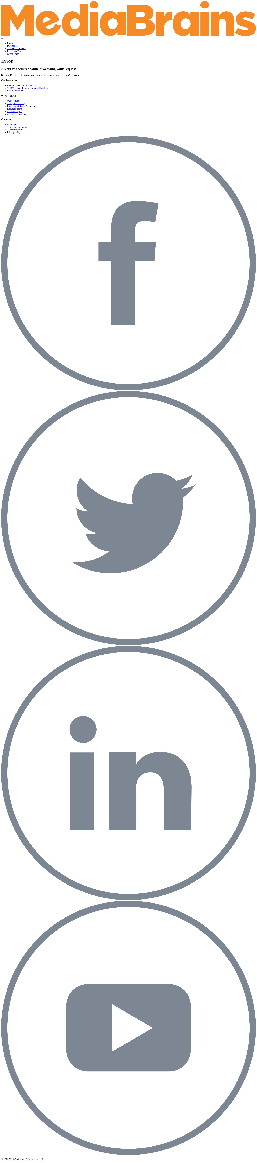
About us (11, 124)
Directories (12, 46)
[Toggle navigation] (2, 38)
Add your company (16, 103)
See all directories (15, 90)
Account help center (16, 114)
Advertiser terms (15, 129)
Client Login (13, 54)
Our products (13, 101)
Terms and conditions (17, 127)
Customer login (14, 111)
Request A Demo (15, 51)
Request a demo (14, 109)
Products (11, 43)
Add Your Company (16, 48)
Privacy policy (14, 132)
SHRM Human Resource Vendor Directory (27, 88)
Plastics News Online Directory (22, 85)
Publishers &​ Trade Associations (22, 106)
